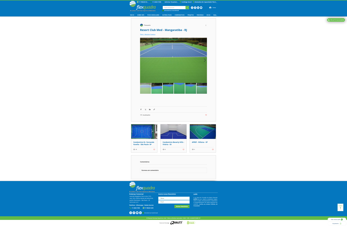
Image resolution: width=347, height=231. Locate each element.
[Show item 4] (179, 88)
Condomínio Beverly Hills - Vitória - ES (173, 143)
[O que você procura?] (187, 7)
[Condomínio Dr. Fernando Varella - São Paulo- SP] (144, 131)
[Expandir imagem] (173, 60)
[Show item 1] (145, 88)
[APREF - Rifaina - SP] (203, 131)
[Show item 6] (202, 88)
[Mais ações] (206, 25)
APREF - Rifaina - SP (200, 142)
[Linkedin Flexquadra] (198, 7)
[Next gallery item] (205, 60)
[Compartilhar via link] (154, 109)
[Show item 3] (168, 88)
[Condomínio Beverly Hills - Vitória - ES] (173, 131)
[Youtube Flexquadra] (201, 7)
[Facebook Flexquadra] (195, 7)
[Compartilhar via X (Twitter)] (145, 109)
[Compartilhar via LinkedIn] (150, 109)
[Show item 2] (156, 88)
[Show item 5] (190, 88)
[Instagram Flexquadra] (192, 7)
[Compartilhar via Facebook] (141, 109)
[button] (208, 15)
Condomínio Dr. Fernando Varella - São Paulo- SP (143, 143)
